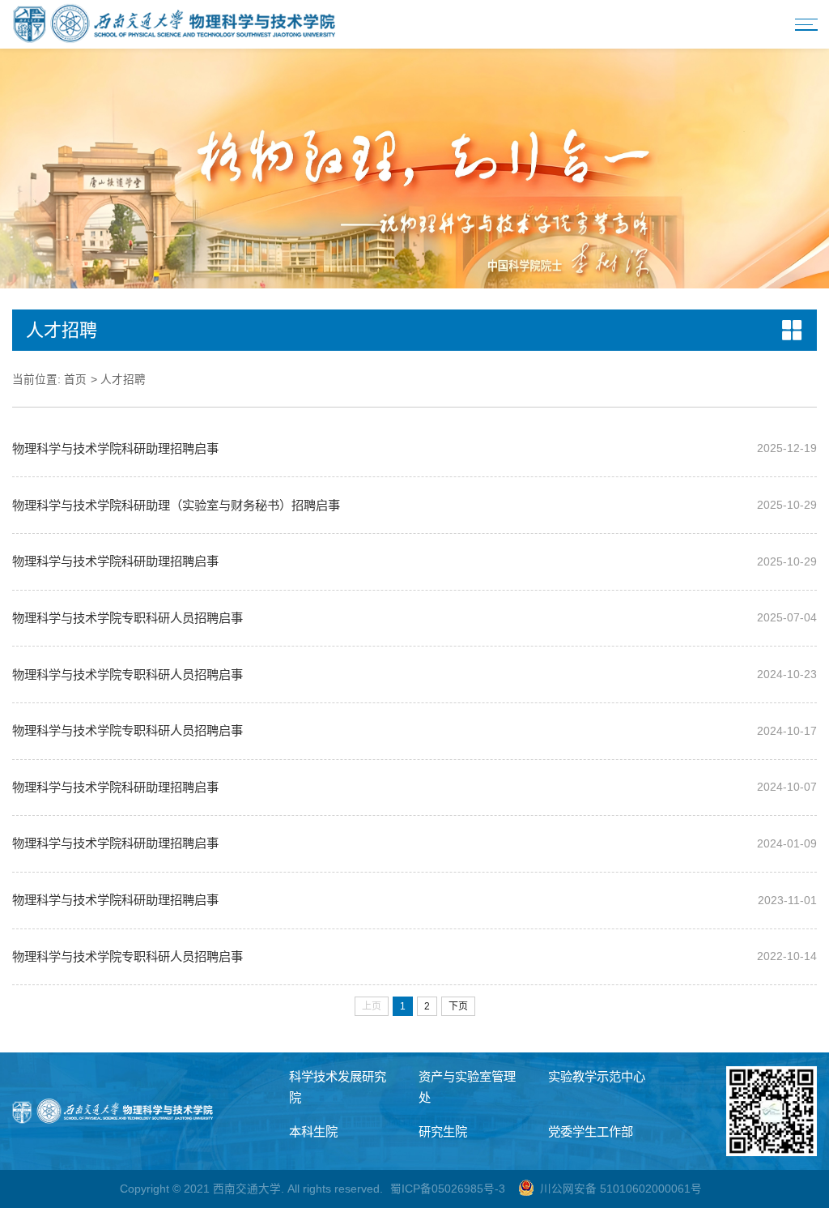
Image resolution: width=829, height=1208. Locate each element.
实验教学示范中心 (596, 1076)
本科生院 (313, 1131)
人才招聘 (123, 379)
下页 (458, 1006)
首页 (75, 379)
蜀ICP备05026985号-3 (447, 1189)
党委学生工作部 (590, 1131)
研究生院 (443, 1131)
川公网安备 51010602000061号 (621, 1189)
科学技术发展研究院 (337, 1086)
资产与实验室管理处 (467, 1086)
